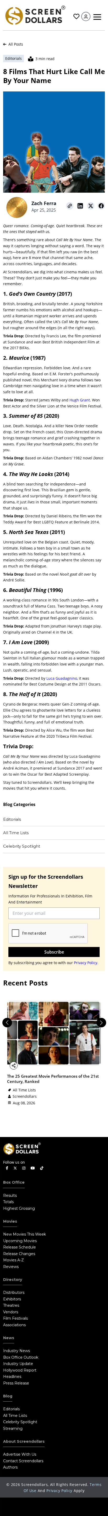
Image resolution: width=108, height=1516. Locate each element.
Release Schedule (19, 1247)
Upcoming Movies (20, 1240)
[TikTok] (41, 1168)
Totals (8, 1201)
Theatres (11, 1305)
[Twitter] (15, 1167)
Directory (12, 1279)
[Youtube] (33, 1168)
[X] (31, 1065)
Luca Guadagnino (61, 678)
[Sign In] (85, 16)
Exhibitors (12, 1299)
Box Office (14, 1182)
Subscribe (54, 952)
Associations (14, 1325)
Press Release (16, 1383)
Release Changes (19, 1253)
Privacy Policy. (86, 962)
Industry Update (18, 1363)
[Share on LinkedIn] (80, 206)
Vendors (10, 1312)
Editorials (12, 819)
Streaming (13, 1428)
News (8, 1337)
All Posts (15, 44)
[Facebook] (7, 1168)
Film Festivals (15, 1318)
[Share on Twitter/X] (90, 206)
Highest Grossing (19, 1208)
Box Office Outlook (20, 1357)
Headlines (12, 1376)
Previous (5, 1020)
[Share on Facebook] (101, 206)
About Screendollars (24, 1441)
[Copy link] (69, 206)
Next (99, 1020)
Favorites (75, 16)
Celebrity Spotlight (21, 846)
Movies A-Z (13, 1260)
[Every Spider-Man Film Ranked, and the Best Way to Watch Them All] (54, 1033)
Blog (7, 1396)
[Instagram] (23, 1168)
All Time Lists (16, 832)
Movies (10, 1221)
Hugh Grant (79, 399)
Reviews (11, 1266)
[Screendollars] (35, 14)
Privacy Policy (59, 1490)
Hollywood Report (19, 1370)
